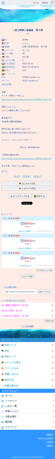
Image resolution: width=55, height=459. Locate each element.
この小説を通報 (27, 326)
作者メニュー (12, 411)
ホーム (8, 395)
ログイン (36, 2)
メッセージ (11, 400)
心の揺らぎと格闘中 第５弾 (14, 316)
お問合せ (49, 445)
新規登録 (45, 2)
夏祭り (37, 176)
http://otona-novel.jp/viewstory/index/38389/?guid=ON (26, 99)
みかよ (28, 266)
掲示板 (8, 421)
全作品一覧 (49, 321)
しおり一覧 (11, 406)
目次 (6, 350)
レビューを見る (12, 362)
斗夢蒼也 (27, 231)
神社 (17, 176)
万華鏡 (26, 176)
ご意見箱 (49, 442)
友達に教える (11, 385)
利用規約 (49, 434)
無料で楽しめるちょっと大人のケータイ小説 (3, 2)
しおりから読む (29, 188)
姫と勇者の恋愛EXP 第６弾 (14, 305)
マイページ (11, 427)
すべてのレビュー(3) (44, 270)
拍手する (41, 196)
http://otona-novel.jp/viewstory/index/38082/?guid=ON (26, 158)
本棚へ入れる (11, 374)
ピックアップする (21, 196)
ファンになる (11, 368)
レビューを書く (27, 276)
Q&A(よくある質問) (46, 438)
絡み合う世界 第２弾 (11, 310)
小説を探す (11, 416)
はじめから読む (29, 183)
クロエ (25, 43)
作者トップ (10, 356)
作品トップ (10, 345)
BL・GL (26, 50)
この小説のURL (10, 287)
